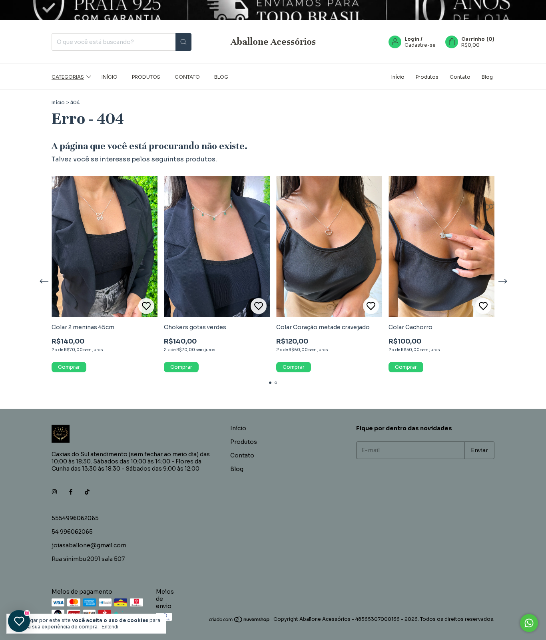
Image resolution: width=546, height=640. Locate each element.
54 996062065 (72, 531)
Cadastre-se (420, 45)
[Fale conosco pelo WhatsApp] (529, 623)
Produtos (146, 77)
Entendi (110, 627)
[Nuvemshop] (240, 621)
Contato (187, 77)
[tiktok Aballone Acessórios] (87, 491)
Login (412, 39)
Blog (221, 77)
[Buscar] (183, 42)
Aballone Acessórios (273, 42)
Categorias (68, 77)
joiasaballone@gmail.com (89, 545)
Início (110, 77)
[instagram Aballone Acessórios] (54, 491)
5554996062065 (75, 518)
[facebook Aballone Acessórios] (71, 491)
